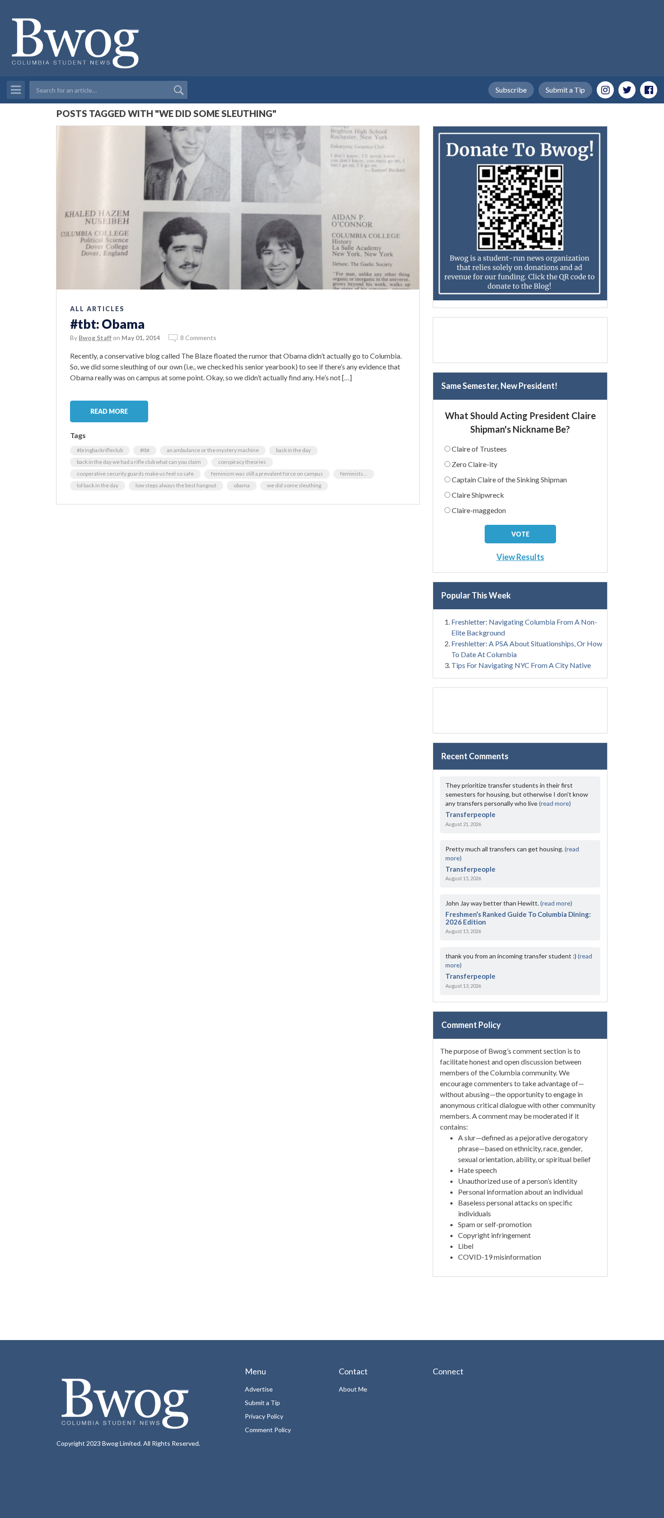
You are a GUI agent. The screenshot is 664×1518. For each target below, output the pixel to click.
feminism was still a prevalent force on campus (267, 473)
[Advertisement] (520, 340)
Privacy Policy (264, 1416)
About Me (353, 1389)
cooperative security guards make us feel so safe (135, 473)
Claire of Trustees (479, 448)
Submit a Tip (565, 89)
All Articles (97, 309)
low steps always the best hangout (176, 485)
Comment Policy (268, 1430)
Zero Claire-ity (474, 464)
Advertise (259, 1389)
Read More (109, 411)
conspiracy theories (242, 461)
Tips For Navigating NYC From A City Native (521, 665)
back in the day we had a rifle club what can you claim (139, 461)
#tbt (145, 450)
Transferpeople (470, 814)
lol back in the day (97, 485)
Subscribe (511, 89)
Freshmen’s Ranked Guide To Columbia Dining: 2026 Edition (518, 918)
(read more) (555, 803)
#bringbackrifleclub (100, 450)
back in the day (293, 450)
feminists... (353, 473)
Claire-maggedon (479, 510)
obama (242, 485)
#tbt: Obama (107, 324)
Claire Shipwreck (478, 494)
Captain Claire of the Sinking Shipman (509, 479)
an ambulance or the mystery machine (213, 450)
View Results (520, 557)
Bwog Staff (95, 337)
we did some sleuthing (294, 485)
